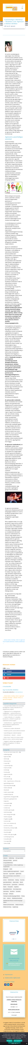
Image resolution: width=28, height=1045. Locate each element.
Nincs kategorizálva (8, 814)
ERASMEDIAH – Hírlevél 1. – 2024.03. (12, 735)
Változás (6, 843)
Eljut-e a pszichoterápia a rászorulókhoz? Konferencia (11, 876)
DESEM (5, 770)
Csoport (6, 763)
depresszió (5, 873)
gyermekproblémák (7, 882)
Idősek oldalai (7, 787)
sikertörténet (6, 891)
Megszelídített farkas (7, 889)
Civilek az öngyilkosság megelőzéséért (11, 871)
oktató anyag (7, 816)
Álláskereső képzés (19, 904)
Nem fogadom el (18, 1040)
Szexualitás (6, 839)
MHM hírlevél (7, 812)
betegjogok (5, 869)
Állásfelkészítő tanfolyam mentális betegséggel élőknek (12, 901)
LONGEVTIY (7, 805)
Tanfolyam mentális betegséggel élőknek (11, 896)
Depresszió (6, 767)
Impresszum (9, 974)
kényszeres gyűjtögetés (9, 799)
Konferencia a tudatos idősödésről (12, 728)
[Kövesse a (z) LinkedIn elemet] (8, 984)
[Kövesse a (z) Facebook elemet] (5, 984)
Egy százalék (11, 873)
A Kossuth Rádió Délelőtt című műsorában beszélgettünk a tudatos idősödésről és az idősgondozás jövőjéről (13, 707)
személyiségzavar (8, 836)
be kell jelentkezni (18, 692)
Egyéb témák (7, 774)
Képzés (4, 886)
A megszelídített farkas (8, 862)
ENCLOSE (6, 776)
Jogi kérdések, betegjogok (10, 796)
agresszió (15, 860)
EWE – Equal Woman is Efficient (11, 781)
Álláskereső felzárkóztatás (8, 904)
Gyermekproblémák (8, 785)
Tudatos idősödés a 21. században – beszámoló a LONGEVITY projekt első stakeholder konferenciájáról (12, 718)
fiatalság (17, 880)
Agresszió (13, 26)
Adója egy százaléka (7, 860)
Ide (7, 963)
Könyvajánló (7, 803)
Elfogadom (9, 1040)
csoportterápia (7, 765)
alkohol (5, 759)
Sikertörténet (7, 830)
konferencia (21, 884)
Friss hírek (22, 880)
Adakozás (5, 858)
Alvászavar (6, 761)
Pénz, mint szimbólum (9, 823)
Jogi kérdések (14, 884)
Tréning (22, 896)
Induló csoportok (8, 792)
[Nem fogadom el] (26, 1038)
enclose (5, 880)
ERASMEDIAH (7, 779)
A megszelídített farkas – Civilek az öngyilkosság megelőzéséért (13, 865)
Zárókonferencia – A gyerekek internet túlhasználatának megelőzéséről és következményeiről (12, 724)
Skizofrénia (6, 832)
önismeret (6, 821)
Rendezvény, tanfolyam (9, 828)
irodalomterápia (7, 794)
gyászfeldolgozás (8, 783)
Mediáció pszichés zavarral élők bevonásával (14, 730)
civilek (10, 869)
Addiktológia (7, 754)
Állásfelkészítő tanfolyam (17, 898)
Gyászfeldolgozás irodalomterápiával (12, 733)
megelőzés (16, 886)
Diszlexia (6, 772)
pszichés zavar (7, 825)
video (4, 898)
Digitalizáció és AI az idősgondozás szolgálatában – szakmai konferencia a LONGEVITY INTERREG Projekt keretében (12, 713)
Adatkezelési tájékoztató (12, 978)
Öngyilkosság (7, 819)
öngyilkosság (15, 907)
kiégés (5, 801)
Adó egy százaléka (19, 858)
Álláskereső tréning (7, 907)
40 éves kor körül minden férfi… (11, 752)
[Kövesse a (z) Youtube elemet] (11, 984)
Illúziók (5, 790)
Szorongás (6, 841)
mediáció (6, 807)
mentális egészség (8, 810)
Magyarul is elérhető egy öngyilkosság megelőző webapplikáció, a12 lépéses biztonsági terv (12, 743)
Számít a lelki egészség (9, 834)
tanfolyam (11, 893)
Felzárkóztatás (11, 880)
